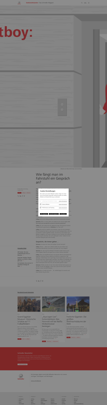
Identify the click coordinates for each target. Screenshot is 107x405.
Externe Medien (45, 204)
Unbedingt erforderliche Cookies (49, 201)
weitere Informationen (63, 201)
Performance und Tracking (48, 207)
